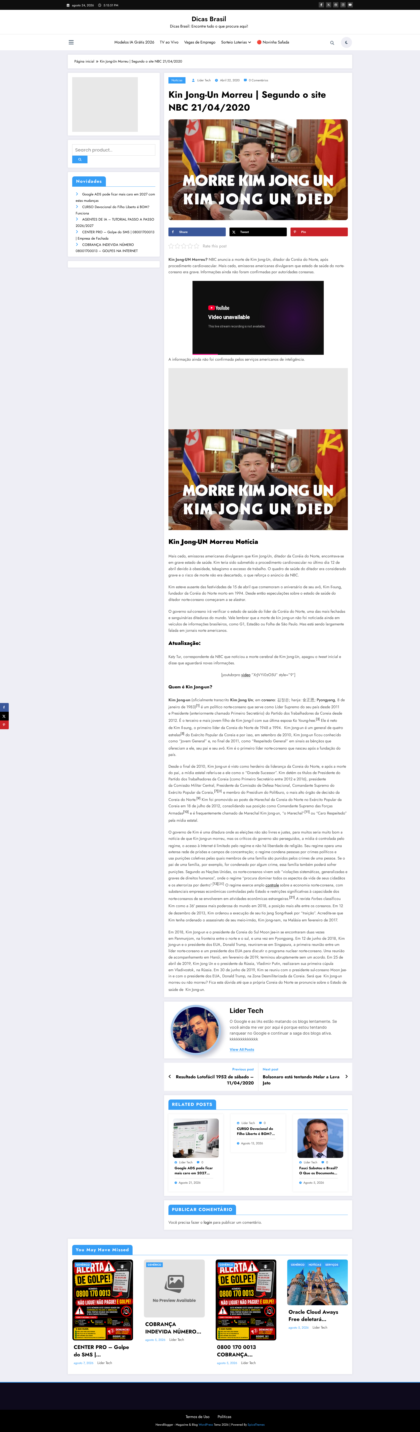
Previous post (243, 1069)
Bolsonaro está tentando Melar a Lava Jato (301, 1080)
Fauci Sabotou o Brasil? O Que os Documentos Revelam (318, 1171)
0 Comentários (258, 80)
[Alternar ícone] (71, 43)
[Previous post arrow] (169, 1076)
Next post (270, 1069)
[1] (198, 705)
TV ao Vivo (169, 42)
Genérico (83, 1265)
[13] (215, 883)
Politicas (224, 1417)
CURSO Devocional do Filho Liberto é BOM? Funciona (255, 1131)
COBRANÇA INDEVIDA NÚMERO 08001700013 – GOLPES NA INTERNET (174, 1328)
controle (272, 885)
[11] (307, 811)
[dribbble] (335, 4)
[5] (182, 733)
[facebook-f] (321, 4)
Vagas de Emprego (199, 42)
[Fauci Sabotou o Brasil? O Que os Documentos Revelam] (320, 1137)
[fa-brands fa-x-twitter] (328, 4)
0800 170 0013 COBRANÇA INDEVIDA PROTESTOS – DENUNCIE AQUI (238, 1350)
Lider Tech (204, 80)
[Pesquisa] (332, 43)
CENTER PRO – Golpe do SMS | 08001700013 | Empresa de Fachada (101, 1350)
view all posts (242, 1049)
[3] (318, 719)
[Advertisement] (105, 104)
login (208, 1222)
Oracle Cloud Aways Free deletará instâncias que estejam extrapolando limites (316, 1315)
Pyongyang (326, 700)
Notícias (177, 80)
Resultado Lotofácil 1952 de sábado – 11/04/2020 (215, 1080)
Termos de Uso (198, 1417)
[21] (292, 897)
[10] (186, 811)
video (245, 675)
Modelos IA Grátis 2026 (134, 42)
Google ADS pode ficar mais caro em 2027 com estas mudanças (194, 1171)
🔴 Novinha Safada (273, 42)
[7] (216, 791)
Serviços (331, 1265)
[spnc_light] (346, 42)
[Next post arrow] (346, 1076)
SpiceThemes (256, 1424)
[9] (198, 798)
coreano (268, 700)
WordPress (206, 1424)
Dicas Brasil (209, 19)
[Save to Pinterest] (4, 724)
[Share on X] (4, 716)
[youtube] (350, 4)
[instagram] (343, 4)
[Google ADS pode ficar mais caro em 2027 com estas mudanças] (196, 1137)
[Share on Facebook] (4, 707)
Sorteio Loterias (234, 42)
